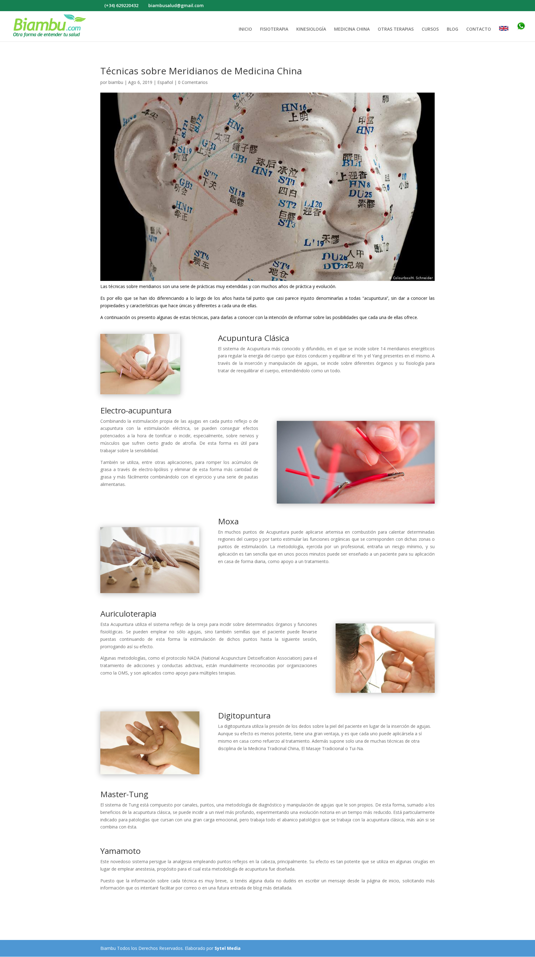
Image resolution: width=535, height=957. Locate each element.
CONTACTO (478, 29)
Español (165, 82)
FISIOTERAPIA (274, 29)
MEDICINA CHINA (352, 29)
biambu (115, 82)
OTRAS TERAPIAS (396, 29)
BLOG (452, 29)
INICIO (245, 29)
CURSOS (430, 29)
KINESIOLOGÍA (311, 29)
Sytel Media (228, 948)
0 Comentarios (193, 82)
